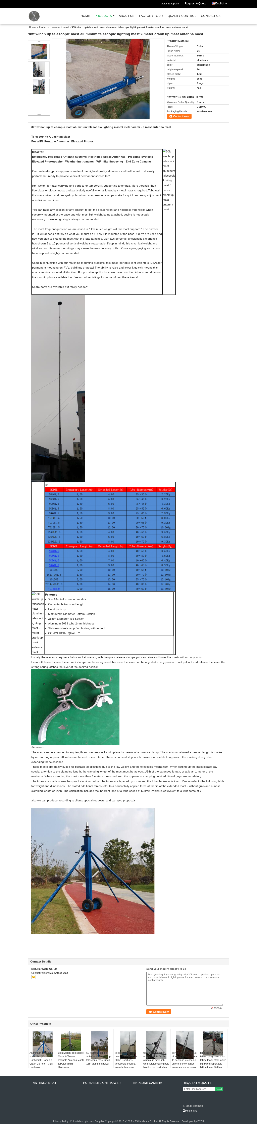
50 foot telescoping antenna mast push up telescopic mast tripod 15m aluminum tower (98, 1058)
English (219, 3)
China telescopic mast (82, 1121)
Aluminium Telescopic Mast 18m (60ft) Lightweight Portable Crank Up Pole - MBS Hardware (41, 1060)
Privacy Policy (60, 1121)
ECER (200, 1121)
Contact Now (181, 116)
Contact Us (210, 15)
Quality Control (182, 15)
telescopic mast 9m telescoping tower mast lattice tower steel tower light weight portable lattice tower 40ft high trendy (213, 1061)
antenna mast (44, 1082)
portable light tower (102, 1082)
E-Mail (187, 1105)
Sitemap (198, 1105)
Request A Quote (195, 3)
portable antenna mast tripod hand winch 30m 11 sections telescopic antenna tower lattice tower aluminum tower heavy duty (184, 1061)
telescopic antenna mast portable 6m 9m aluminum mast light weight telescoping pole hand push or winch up (156, 1060)
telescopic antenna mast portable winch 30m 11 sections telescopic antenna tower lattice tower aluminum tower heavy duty (127, 1063)
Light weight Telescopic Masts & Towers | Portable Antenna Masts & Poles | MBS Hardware (71, 1060)
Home (85, 15)
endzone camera (147, 1082)
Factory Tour (151, 15)
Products (103, 15)
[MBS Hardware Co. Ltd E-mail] (33, 977)
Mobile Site (191, 1110)
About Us (126, 15)
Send (219, 1089)
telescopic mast (60, 27)
